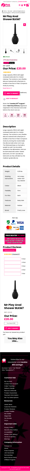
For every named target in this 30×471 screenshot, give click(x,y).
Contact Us (8, 446)
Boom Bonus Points (10, 457)
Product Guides (9, 411)
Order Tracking (9, 386)
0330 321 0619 (23, 1)
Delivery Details (9, 388)
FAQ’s (6, 420)
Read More (6, 88)
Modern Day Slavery (10, 434)
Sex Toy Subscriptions (11, 397)
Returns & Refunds (10, 391)
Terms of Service (9, 437)
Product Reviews (9, 409)
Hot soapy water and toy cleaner (21, 178)
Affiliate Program (9, 460)
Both (19, 195)
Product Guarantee (10, 60)
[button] (24, 24)
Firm (19, 191)
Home (5, 11)
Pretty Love (21, 210)
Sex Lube (10, 11)
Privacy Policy (8, 427)
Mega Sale (7, 416)
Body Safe (21, 200)
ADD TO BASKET (12, 93)
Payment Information (11, 395)
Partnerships (8, 455)
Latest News (8, 404)
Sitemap (7, 439)
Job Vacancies (9, 453)
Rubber (20, 205)
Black (19, 186)
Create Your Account (11, 384)
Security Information (11, 430)
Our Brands (8, 418)
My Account (8, 381)
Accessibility (8, 432)
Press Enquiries (9, 451)
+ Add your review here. (9, 250)
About (6, 448)
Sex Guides (7, 414)
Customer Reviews (10, 407)
